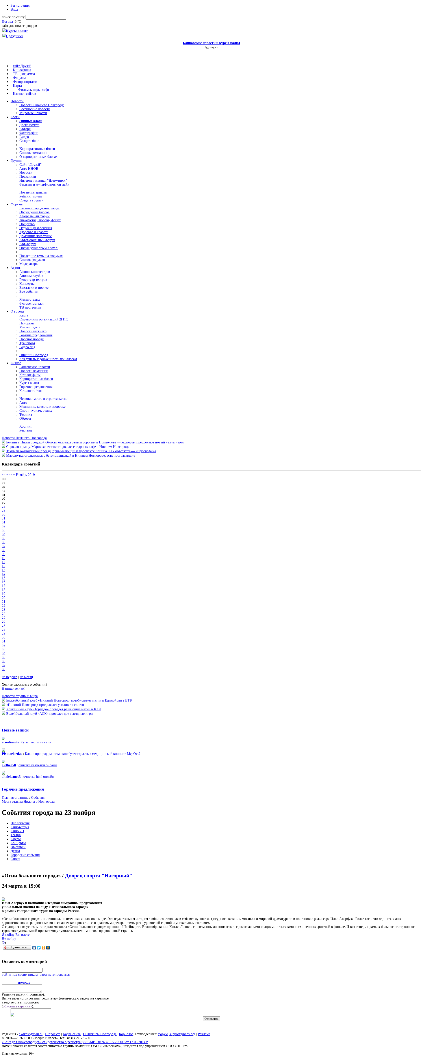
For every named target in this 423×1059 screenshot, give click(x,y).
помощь (24, 982)
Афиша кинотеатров (34, 272)
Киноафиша (22, 70)
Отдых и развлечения (35, 228)
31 (3, 518)
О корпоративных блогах (38, 156)
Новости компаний (33, 371)
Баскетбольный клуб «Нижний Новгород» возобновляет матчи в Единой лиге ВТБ (69, 700)
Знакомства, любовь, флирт (40, 220)
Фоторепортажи (25, 82)
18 (3, 590)
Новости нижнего (32, 331)
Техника (25, 414)
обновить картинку (17, 1006)
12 (3, 566)
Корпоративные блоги (36, 379)
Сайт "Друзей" (30, 164)
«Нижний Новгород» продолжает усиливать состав (45, 705)
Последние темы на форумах (41, 256)
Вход (14, 9)
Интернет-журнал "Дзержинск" (43, 180)
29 (3, 510)
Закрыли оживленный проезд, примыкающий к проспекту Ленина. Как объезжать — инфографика (81, 451)
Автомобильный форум (37, 240)
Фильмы (24, 89)
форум (163, 1034)
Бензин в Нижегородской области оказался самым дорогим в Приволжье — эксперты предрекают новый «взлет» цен (95, 442)
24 (3, 613)
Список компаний (33, 152)
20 (3, 597)
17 (3, 586)
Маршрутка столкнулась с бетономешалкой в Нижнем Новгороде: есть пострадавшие (70, 455)
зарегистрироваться (55, 974)
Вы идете (22, 934)
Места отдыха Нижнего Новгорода (28, 801)
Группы (16, 160)
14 (3, 574)
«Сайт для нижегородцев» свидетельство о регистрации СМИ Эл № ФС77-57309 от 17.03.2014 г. (75, 1042)
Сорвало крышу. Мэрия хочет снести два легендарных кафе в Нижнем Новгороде (67, 447)
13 (3, 570)
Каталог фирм (30, 375)
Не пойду (9, 938)
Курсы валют (29, 383)
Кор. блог (126, 1034)
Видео (24, 137)
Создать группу (31, 200)
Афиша (16, 268)
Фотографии (28, 133)
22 (3, 605)
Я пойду (8, 934)
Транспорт (27, 343)
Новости (17, 101)
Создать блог (29, 141)
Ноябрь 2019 (25, 474)
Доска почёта (29, 125)
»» (10, 474)
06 (3, 542)
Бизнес (16, 363)
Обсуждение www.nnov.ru (38, 248)
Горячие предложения (35, 335)
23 (3, 609)
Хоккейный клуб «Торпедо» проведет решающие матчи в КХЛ (53, 709)
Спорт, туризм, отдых (35, 410)
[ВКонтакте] (34, 948)
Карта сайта (72, 1034)
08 (3, 550)
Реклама (25, 430)
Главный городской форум (39, 208)
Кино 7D (17, 831)
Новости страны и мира (20, 696)
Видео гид (27, 347)
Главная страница (15, 797)
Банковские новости (34, 367)
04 (3, 534)
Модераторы (28, 264)
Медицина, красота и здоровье (42, 406)
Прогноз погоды (31, 339)
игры (37, 89)
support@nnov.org (182, 1034)
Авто (23, 402)
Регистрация (20, 5)
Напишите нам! (13, 688)
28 (3, 506)
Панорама (26, 323)
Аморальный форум (34, 216)
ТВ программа (24, 74)
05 (3, 538)
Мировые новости (33, 113)
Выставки (18, 847)
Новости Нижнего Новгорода (41, 105)
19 (3, 594)
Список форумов (32, 260)
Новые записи (15, 730)
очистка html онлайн (38, 776)
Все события (28, 291)
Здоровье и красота (33, 232)
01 (3, 522)
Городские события (25, 855)
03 (3, 530)
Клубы (16, 839)
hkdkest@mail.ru (31, 1034)
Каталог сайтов (24, 93)
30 (3, 514)
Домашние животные (35, 236)
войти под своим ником (20, 974)
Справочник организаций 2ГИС (43, 319)
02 (3, 526)
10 (3, 558)
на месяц (26, 677)
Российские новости (34, 109)
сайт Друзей (22, 66)
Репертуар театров (33, 279)
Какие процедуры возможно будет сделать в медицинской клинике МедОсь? (83, 754)
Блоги (15, 117)
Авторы (25, 129)
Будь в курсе (211, 47)
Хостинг (25, 426)
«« (3, 474)
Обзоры (25, 418)
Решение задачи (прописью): (23, 994)
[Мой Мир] (48, 948)
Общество (27, 224)
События (38, 797)
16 (3, 582)
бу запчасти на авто (36, 742)
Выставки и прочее (33, 287)
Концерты (27, 283)
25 (3, 617)
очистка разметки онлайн (38, 765)
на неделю (9, 677)
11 (3, 562)
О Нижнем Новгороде (100, 1034)
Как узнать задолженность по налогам (48, 359)
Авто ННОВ (28, 168)
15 (3, 578)
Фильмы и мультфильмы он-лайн (44, 184)
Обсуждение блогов (34, 212)
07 (3, 546)
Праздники (27, 176)
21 (3, 601)
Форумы (19, 78)
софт (45, 89)
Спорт (15, 859)
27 (3, 625)
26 (3, 621)
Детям (15, 851)
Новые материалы (33, 192)
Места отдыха (29, 299)
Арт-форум (27, 244)
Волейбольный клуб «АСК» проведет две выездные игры (49, 713)
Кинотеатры (20, 827)
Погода (7, 21)
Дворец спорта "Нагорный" (98, 875)
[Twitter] (39, 948)
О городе (17, 311)
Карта (17, 85)
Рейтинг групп (30, 196)
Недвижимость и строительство (43, 398)
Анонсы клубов (31, 275)
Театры (16, 835)
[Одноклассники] (43, 948)
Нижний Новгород (33, 355)
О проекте (52, 1034)
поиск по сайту (13, 17)
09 (3, 554)
